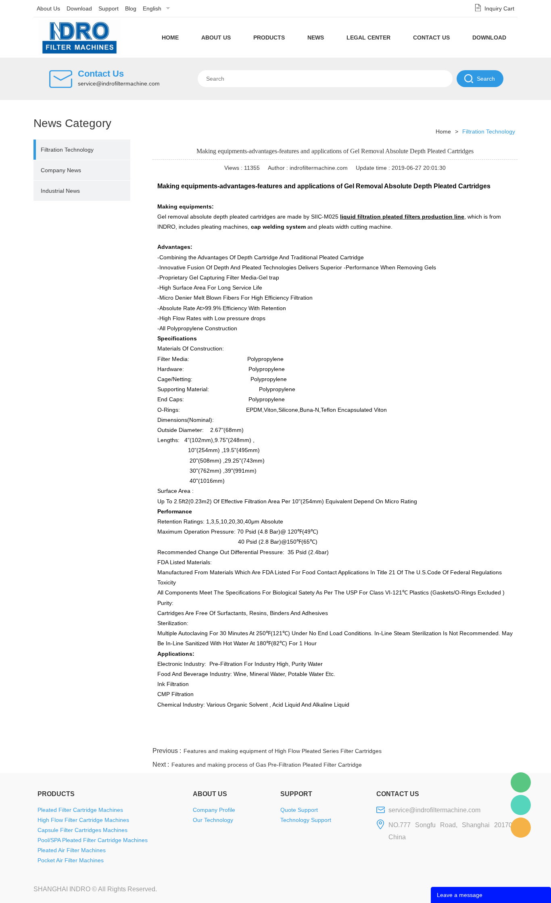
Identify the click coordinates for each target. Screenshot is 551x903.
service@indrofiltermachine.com (119, 83)
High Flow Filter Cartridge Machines (83, 820)
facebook (373, 736)
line (394, 736)
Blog (130, 8)
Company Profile (214, 810)
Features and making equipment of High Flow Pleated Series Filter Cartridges (283, 751)
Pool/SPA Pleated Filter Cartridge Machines (93, 840)
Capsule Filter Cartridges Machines (82, 830)
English (152, 8)
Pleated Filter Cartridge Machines (80, 810)
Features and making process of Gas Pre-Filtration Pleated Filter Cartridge (266, 764)
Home (170, 37)
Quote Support (299, 810)
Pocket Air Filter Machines (71, 860)
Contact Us (431, 37)
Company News (61, 170)
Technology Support (305, 820)
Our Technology (213, 820)
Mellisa (521, 805)
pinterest (460, 736)
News (315, 37)
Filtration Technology (67, 149)
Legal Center (368, 37)
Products (269, 37)
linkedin (503, 736)
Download (79, 8)
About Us (48, 8)
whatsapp (438, 736)
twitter (416, 736)
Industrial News (60, 191)
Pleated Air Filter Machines (72, 850)
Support (108, 8)
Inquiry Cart (499, 8)
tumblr (482, 736)
